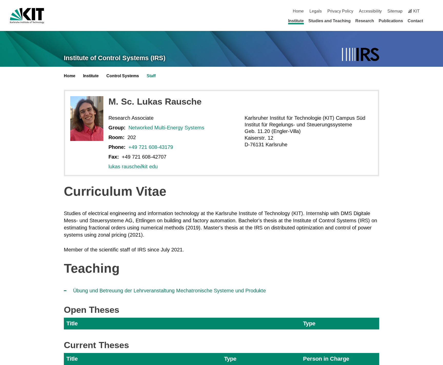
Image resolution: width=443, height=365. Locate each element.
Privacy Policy (340, 11)
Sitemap (394, 11)
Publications (391, 21)
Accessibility (370, 11)
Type (309, 323)
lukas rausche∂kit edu (133, 166)
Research (364, 21)
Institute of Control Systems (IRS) (114, 57)
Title (72, 323)
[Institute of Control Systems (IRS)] (360, 55)
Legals (315, 11)
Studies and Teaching (329, 21)
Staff (151, 76)
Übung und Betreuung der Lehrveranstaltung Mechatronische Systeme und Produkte (169, 290)
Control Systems (122, 76)
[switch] (431, 11)
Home (298, 11)
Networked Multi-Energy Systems (166, 127)
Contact (415, 21)
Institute (296, 21)
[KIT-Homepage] (27, 16)
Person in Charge (326, 359)
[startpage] (431, 20)
